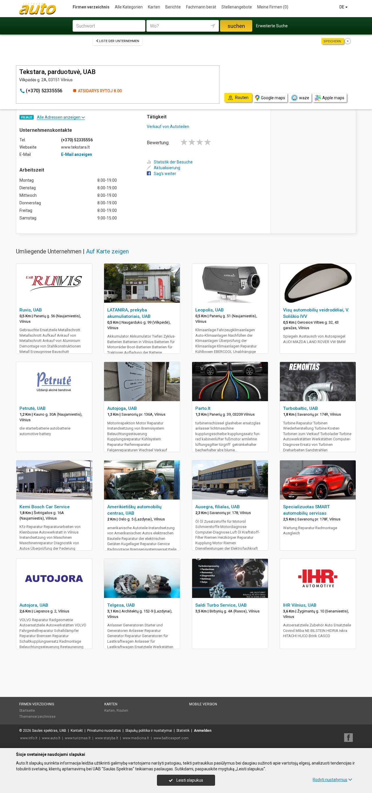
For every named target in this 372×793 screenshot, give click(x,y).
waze (304, 97)
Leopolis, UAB (209, 310)
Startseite (27, 711)
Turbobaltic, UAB (300, 408)
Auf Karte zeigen (107, 251)
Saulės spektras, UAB (49, 731)
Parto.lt (202, 408)
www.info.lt (28, 738)
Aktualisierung (167, 167)
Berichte (173, 7)
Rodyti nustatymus (330, 779)
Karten (154, 7)
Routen (122, 711)
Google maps (273, 97)
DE (342, 7)
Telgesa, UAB (121, 605)
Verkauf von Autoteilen (168, 126)
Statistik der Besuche (173, 162)
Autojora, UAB (33, 605)
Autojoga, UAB (122, 408)
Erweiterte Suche (272, 26)
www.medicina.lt (136, 738)
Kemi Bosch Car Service (44, 506)
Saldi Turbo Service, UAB (221, 605)
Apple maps (333, 97)
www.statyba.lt (106, 738)
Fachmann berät (201, 7)
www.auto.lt (51, 738)
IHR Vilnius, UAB (299, 605)
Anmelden (202, 731)
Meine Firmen (272, 7)
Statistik (182, 731)
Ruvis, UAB (30, 310)
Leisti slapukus (189, 780)
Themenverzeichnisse (37, 717)
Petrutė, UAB (32, 408)
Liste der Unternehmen (119, 41)
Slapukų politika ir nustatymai (148, 731)
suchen (236, 26)
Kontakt (77, 731)
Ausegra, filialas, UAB (217, 506)
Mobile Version (203, 704)
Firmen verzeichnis (91, 7)
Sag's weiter (165, 173)
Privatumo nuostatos (104, 731)
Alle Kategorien (129, 7)
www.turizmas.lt (78, 738)
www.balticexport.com (171, 738)
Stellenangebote (236, 7)
